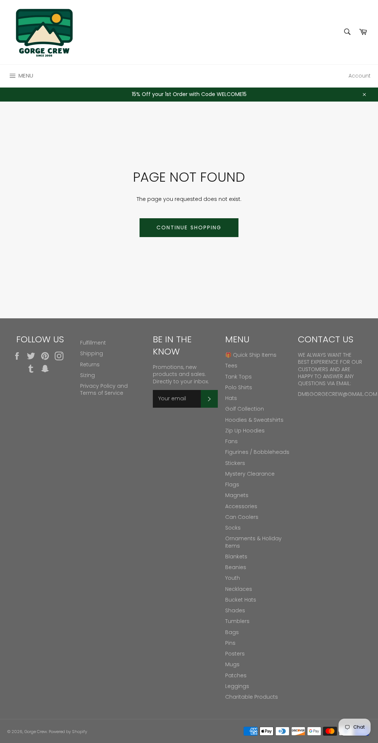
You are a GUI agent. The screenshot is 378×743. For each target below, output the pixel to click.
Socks (233, 527)
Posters (235, 653)
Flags (232, 484)
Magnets (236, 495)
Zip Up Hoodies (245, 430)
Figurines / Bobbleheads (257, 452)
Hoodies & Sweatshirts (254, 420)
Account (359, 75)
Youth (232, 578)
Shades (235, 610)
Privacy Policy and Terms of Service (104, 389)
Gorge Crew (35, 732)
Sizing (87, 375)
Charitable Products (251, 697)
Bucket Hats (240, 599)
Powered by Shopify (68, 732)
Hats (231, 398)
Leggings (237, 686)
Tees (231, 365)
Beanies (235, 567)
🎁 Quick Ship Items (250, 355)
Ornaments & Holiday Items (253, 542)
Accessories (241, 506)
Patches (236, 675)
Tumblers (237, 621)
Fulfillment (93, 342)
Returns (90, 364)
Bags (232, 632)
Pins (230, 643)
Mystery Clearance (250, 473)
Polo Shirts (238, 387)
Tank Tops (238, 376)
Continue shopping (189, 227)
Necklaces (238, 589)
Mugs (232, 664)
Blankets (236, 556)
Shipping (91, 353)
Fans (231, 441)
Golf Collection (244, 408)
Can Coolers (241, 517)
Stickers (235, 463)
